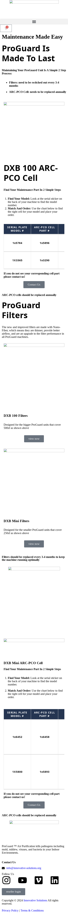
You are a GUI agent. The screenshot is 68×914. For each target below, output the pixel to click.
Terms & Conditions (32, 910)
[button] (34, 22)
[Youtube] (22, 880)
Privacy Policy (10, 910)
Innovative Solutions (36, 900)
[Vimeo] (38, 880)
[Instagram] (6, 880)
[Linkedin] (54, 880)
